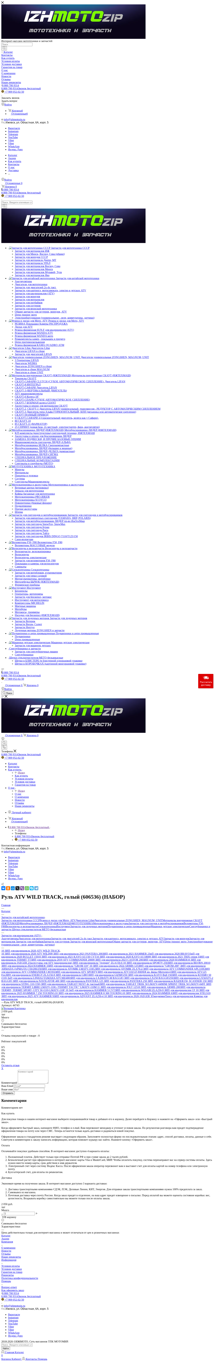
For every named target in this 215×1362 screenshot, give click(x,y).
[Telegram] (36, 888)
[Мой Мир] (13, 888)
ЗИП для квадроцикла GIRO (72, 975)
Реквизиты (7, 1275)
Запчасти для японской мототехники (91, 941)
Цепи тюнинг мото (175, 941)
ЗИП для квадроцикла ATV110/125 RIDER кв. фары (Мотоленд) (134, 971)
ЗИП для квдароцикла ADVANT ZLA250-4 (79, 996)
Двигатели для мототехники (34, 938)
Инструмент (63, 926)
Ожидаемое (158, 996)
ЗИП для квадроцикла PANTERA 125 (82, 981)
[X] (17, 888)
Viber (11, 140)
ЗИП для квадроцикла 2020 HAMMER (165, 959)
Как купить (21, 775)
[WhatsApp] (27, 888)
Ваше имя (7, 1089)
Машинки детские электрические (170, 926)
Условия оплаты (10, 1266)
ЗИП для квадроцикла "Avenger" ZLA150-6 (98, 962)
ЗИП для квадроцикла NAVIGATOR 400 (36, 981)
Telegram (13, 134)
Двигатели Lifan (85, 920)
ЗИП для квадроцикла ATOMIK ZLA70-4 (119, 968)
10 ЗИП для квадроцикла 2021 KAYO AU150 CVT (67, 956)
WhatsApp (13, 146)
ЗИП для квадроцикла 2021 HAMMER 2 (125, 953)
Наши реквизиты (11, 1256)
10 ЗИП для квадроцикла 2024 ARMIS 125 (114, 965)
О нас (18, 793)
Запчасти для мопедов (176, 938)
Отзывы (6, 1253)
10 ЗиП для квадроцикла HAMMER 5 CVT (90, 990)
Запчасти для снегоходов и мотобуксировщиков (156, 923)
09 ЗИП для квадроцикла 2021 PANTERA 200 (76, 953)
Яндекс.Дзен (15, 149)
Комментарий (9, 1082)
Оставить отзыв (10, 1065)
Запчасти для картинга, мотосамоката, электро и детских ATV (128, 938)
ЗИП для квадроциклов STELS (190, 993)
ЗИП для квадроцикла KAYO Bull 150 (150, 975)
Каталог (6, 1235)
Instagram (13, 131)
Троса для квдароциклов (179, 996)
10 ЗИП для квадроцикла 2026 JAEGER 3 (128, 996)
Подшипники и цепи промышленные (129, 926)
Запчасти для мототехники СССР (20, 920)
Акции (5, 1238)
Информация (8, 1259)
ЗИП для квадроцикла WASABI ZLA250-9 (139, 990)
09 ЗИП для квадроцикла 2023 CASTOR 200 (117, 959)
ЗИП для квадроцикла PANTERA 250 (126, 981)
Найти (6, 1348)
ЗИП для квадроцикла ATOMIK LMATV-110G (68, 968)
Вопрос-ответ (9, 1287)
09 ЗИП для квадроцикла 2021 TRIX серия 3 (173, 956)
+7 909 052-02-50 (14, 91)
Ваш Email (7, 1085)
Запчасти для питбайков (30, 941)
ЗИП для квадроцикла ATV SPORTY (76, 971)
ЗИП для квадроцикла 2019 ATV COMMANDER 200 (61, 959)
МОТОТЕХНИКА (82, 923)
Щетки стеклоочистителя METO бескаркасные (39, 929)
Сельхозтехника (47, 926)
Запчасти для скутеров (57, 941)
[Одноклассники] (8, 888)
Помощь (6, 1281)
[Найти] (4, 48)
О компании (8, 1247)
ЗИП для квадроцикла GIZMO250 (108, 975)
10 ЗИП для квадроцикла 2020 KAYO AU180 (122, 956)
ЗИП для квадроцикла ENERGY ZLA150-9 (31, 975)
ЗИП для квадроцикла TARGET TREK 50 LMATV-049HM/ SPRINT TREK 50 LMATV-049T (153, 984)
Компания (7, 1241)
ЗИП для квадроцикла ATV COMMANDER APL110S (173, 968)
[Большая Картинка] (13, 1008)
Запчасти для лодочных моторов (89, 926)
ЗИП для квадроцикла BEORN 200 (187, 962)
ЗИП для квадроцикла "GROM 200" (159, 965)
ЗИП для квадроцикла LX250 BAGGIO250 (148, 978)
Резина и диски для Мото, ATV (58, 920)
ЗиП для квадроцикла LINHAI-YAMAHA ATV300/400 (39, 978)
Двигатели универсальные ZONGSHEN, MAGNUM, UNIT (128, 920)
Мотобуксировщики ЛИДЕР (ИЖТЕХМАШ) (46, 923)
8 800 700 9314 (10, 85)
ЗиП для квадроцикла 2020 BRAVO (169, 953)
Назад (21, 772)
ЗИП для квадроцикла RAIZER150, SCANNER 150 (177, 981)
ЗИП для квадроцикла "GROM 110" (69, 965)
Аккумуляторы (9, 938)
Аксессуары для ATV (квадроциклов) (51, 962)
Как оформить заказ (12, 1290)
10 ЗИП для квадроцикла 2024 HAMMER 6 (147, 993)
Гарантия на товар (11, 1272)
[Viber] (22, 888)
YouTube (13, 137)
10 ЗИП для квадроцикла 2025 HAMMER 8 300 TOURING (88, 993)
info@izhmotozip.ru (14, 119)
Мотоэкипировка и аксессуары (111, 923)
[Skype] (32, 888)
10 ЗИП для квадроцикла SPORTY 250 (145, 962)
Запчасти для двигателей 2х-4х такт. (72, 938)
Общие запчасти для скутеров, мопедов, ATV (138, 941)
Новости (6, 1250)
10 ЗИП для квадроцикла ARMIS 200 (158, 987)
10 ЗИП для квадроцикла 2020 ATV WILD (25, 953)
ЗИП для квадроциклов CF (180, 990)
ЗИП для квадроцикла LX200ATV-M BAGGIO (97, 978)
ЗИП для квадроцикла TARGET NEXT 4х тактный (70, 984)
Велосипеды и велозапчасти (22, 926)
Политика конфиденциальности (19, 1278)
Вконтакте (14, 128)
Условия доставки (11, 1269)
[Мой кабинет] (2, 739)
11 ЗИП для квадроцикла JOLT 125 (117, 987)
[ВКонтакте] (3, 888)
